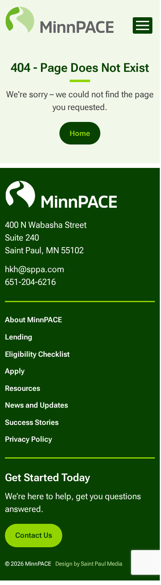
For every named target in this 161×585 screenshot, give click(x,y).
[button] (142, 25)
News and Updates (36, 405)
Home (80, 133)
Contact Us (33, 535)
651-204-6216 (30, 282)
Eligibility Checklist (37, 354)
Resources (22, 388)
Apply (15, 371)
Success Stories (32, 422)
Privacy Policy (28, 439)
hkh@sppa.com (34, 269)
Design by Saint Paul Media (88, 563)
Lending (18, 337)
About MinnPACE (33, 319)
